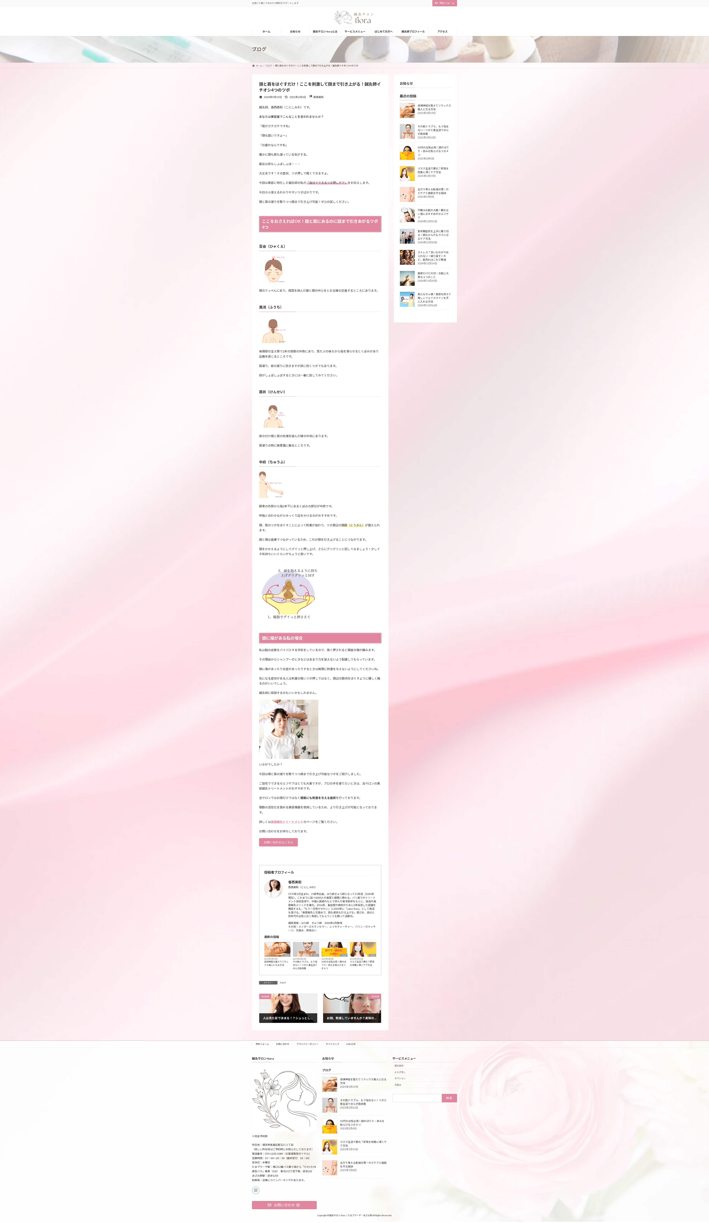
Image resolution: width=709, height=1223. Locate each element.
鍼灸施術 (399, 1065)
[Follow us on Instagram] (255, 1190)
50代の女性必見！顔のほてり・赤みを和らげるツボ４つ (333, 965)
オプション (400, 1078)
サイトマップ (332, 1044)
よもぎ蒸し (400, 1072)
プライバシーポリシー (308, 1044)
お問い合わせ (282, 1044)
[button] (278, 842)
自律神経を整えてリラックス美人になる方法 (276, 963)
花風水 (398, 1084)
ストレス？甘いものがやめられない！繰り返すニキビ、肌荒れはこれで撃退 (433, 256)
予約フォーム (447, 3)
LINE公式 (350, 1044)
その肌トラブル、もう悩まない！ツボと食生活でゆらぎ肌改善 (305, 965)
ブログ (287, 955)
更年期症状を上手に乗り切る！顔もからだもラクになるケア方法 (433, 235)
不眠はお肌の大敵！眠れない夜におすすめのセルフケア (433, 214)
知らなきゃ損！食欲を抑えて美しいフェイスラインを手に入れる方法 (434, 298)
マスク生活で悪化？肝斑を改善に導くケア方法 (362, 963)
